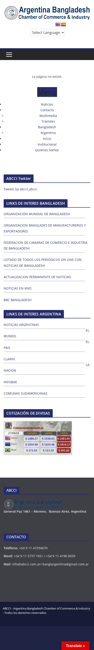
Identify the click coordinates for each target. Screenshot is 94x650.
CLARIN (9, 359)
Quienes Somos (47, 150)
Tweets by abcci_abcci (20, 189)
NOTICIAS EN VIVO (17, 288)
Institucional (47, 144)
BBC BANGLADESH (17, 300)
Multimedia (48, 115)
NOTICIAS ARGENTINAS (21, 324)
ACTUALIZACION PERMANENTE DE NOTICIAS (37, 277)
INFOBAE (10, 382)
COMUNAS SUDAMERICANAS (25, 393)
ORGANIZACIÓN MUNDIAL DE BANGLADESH (37, 214)
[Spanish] (63, 25)
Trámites (48, 121)
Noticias (47, 104)
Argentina (48, 133)
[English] (57, 25)
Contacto (47, 110)
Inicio (47, 138)
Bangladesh (47, 127)
